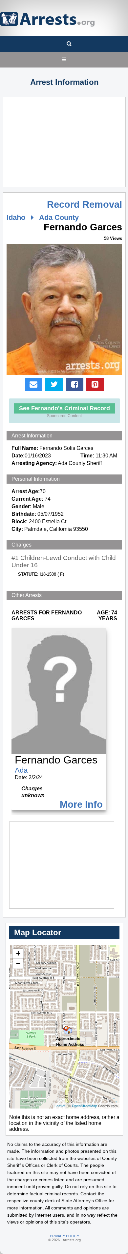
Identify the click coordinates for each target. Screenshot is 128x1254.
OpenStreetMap (84, 1105)
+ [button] (18, 953)
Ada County (59, 217)
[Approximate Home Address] (64, 1027)
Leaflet (59, 1105)
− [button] (18, 963)
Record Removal (84, 204)
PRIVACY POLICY (64, 1236)
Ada (21, 770)
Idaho (16, 217)
